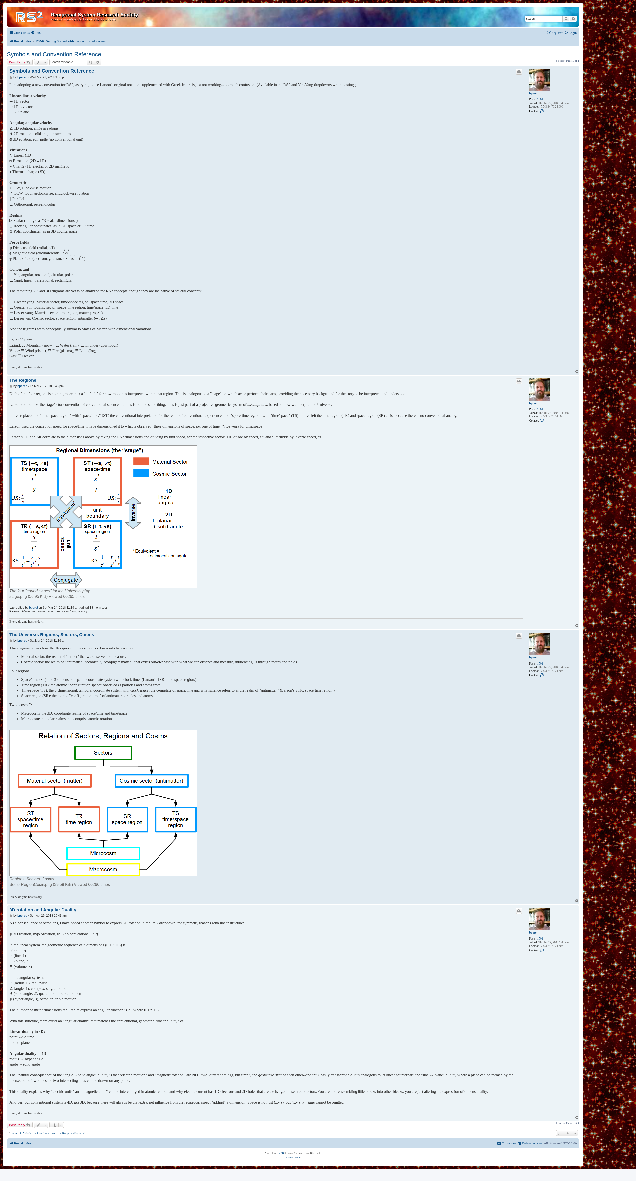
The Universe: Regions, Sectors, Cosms (51, 634)
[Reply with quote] (519, 72)
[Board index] (29, 16)
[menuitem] (36, 32)
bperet (533, 93)
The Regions (22, 380)
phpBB (280, 1153)
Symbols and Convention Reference (54, 54)
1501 (540, 99)
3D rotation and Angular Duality (42, 909)
